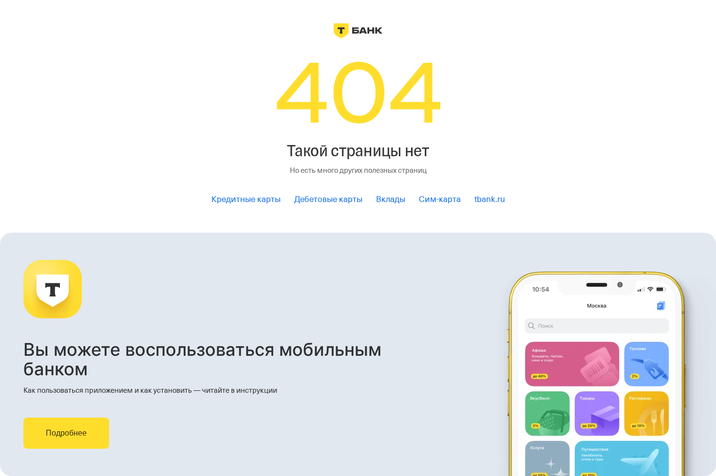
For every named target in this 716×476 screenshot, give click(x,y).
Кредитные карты (246, 199)
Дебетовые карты (328, 199)
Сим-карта (440, 199)
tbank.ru (489, 199)
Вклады (390, 199)
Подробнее (66, 433)
